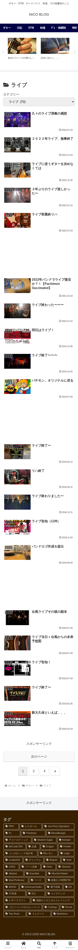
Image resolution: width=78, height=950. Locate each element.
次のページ (39, 756)
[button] (70, 657)
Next (75, 52)
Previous (3, 52)
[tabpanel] (22, 51)
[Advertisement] (39, 250)
